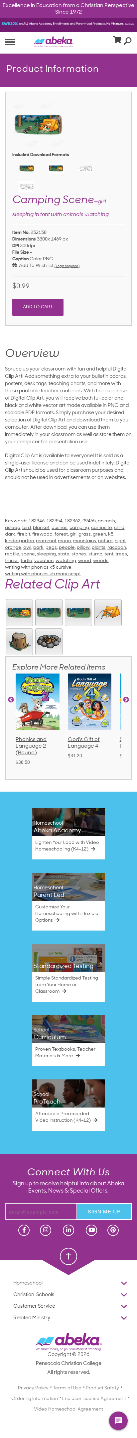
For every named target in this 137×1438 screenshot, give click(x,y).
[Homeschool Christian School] (23, 1230)
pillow (83, 547)
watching (66, 560)
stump (95, 554)
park (38, 547)
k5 (110, 534)
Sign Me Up (104, 1211)
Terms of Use (67, 1388)
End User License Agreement (94, 1398)
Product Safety (102, 1388)
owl (27, 547)
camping (79, 527)
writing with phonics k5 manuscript (43, 574)
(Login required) (67, 266)
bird (26, 527)
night (120, 541)
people (67, 547)
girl (73, 534)
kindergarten (19, 541)
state (63, 554)
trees (121, 554)
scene (28, 554)
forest (61, 534)
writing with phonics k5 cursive (38, 567)
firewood (42, 534)
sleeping (46, 554)
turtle (26, 560)
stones (78, 554)
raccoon (116, 547)
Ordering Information (34, 1398)
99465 (89, 521)
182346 (37, 521)
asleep (12, 527)
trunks (12, 560)
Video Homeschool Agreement (68, 1409)
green (99, 534)
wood (84, 560)
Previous (11, 700)
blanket (41, 527)
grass (84, 534)
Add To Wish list (35, 265)
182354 (55, 521)
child (119, 527)
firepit (23, 534)
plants (98, 547)
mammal (46, 541)
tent (108, 554)
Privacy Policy (33, 1388)
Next (126, 700)
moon (64, 541)
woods (100, 560)
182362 (72, 521)
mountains (84, 541)
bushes (60, 527)
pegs (51, 547)
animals (106, 521)
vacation (44, 560)
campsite (101, 527)
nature (105, 541)
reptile (12, 554)
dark (10, 534)
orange (13, 547)
